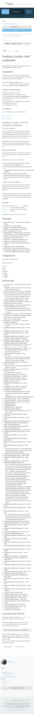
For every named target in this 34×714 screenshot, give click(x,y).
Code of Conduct (7, 709)
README (4, 50)
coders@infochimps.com (25, 617)
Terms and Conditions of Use (16, 709)
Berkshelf (10, 40)
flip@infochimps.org (6, 207)
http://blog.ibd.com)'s (6, 210)
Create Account (21, 4)
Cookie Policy (10, 710)
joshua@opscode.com (18, 205)
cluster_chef (14, 646)
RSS (4, 21)
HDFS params (7, 117)
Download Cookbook (17, 688)
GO (28, 11)
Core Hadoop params (8, 115)
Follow (18, 30)
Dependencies (9, 51)
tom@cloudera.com (6, 209)
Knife (15, 40)
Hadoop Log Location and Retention (14, 346)
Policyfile (5, 40)
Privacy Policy (25, 709)
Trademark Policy (17, 710)
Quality (16, 51)
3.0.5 (16, 27)
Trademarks (8, 705)
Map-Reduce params (8, 119)
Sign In (30, 4)
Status (23, 710)
